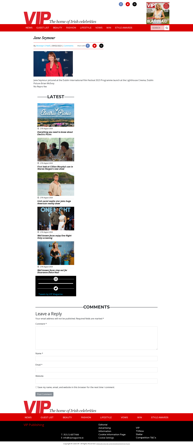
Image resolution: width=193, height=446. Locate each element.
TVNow (140, 431)
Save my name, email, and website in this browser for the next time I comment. (76, 387)
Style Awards (123, 27)
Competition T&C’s (146, 437)
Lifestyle (86, 27)
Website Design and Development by (113, 443)
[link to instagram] (134, 4)
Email (38, 364)
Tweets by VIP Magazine (50, 294)
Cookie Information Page (112, 434)
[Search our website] (166, 28)
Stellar (139, 434)
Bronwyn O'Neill (43, 45)
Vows (98, 27)
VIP (138, 428)
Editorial (102, 424)
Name (39, 353)
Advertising (104, 428)
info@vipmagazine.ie (73, 437)
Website (39, 376)
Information (104, 431)
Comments (68, 45)
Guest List (42, 27)
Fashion (71, 27)
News (29, 27)
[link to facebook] (121, 4)
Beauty (57, 27)
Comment (41, 323)
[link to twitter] (128, 4)
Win (108, 27)
